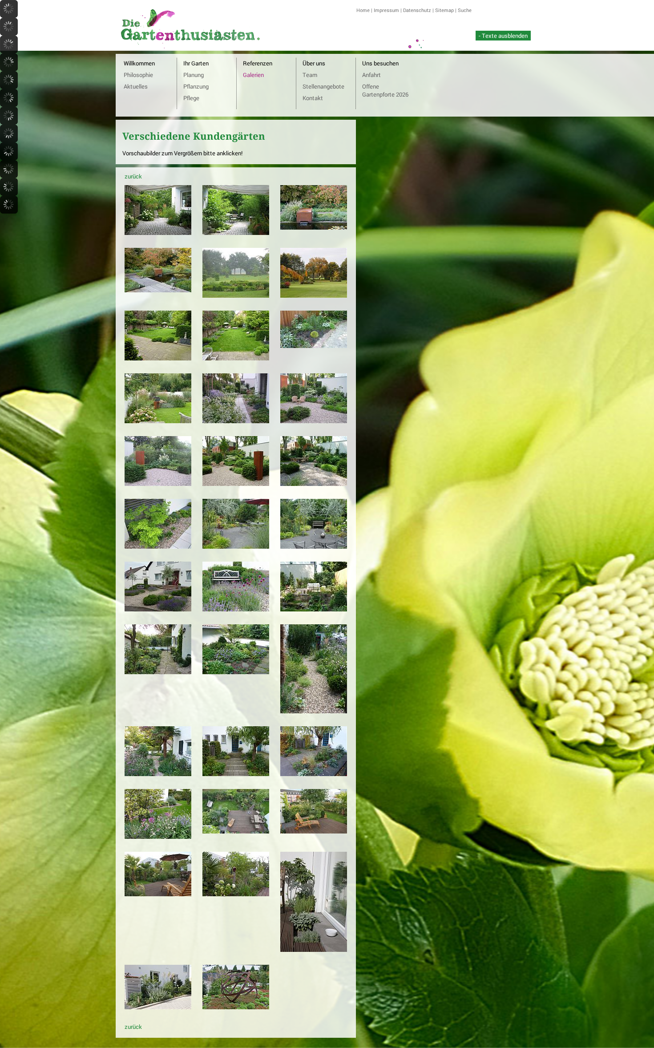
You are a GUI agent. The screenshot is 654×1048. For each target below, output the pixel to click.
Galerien (253, 75)
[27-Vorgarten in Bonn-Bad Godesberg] (313, 774)
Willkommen (139, 63)
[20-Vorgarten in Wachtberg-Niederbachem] (235, 609)
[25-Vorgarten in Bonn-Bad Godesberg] (158, 774)
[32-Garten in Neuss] (235, 894)
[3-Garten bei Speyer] (313, 227)
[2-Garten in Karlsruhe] (235, 233)
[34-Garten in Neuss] (158, 1007)
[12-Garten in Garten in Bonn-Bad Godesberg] (313, 421)
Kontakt (313, 98)
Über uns (314, 63)
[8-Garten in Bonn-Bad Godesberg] (235, 358)
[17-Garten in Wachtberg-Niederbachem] (235, 546)
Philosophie (138, 75)
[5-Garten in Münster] (235, 295)
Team (310, 75)
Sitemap (444, 10)
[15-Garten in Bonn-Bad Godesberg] (313, 484)
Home (363, 10)
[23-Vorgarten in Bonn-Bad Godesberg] (235, 672)
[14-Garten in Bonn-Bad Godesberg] (235, 484)
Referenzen (257, 63)
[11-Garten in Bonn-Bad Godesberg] (235, 421)
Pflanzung (196, 86)
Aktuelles (136, 86)
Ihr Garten (196, 63)
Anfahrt (371, 75)
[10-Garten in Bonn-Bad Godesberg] (158, 421)
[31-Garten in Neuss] (158, 894)
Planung (193, 75)
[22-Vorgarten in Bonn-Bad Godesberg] (158, 672)
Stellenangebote (323, 86)
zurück (133, 176)
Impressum (386, 10)
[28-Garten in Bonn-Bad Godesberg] (158, 837)
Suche (465, 10)
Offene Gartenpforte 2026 (385, 90)
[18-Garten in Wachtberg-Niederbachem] (313, 546)
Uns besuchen (380, 63)
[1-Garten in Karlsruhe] (158, 233)
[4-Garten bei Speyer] (158, 290)
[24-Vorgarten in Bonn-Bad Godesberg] (313, 711)
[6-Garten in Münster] (313, 295)
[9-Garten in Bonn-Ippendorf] (313, 346)
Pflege (191, 98)
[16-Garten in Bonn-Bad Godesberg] (158, 546)
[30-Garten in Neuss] (313, 831)
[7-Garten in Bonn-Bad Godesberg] (158, 358)
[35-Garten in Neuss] (235, 1007)
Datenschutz (417, 10)
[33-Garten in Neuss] (313, 950)
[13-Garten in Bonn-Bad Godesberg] (158, 484)
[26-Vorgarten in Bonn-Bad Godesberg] (235, 774)
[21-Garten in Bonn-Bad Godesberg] (313, 609)
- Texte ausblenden (503, 36)
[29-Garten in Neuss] (235, 831)
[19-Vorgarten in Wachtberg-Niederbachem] (158, 609)
